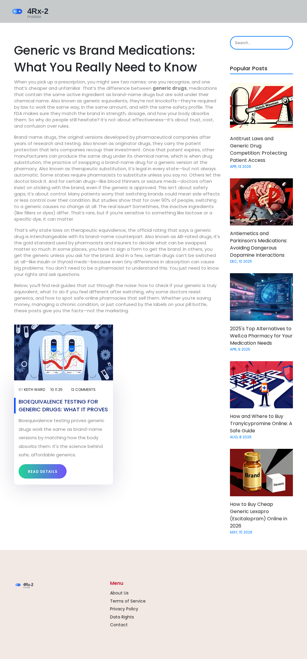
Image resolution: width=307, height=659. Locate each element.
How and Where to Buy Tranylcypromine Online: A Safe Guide (261, 423)
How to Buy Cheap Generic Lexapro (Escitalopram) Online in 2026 (258, 515)
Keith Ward (34, 389)
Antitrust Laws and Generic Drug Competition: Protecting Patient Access (258, 149)
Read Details (43, 471)
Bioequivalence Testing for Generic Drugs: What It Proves (63, 405)
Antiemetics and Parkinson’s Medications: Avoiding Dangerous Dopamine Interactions (258, 244)
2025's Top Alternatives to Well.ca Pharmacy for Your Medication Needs (261, 335)
